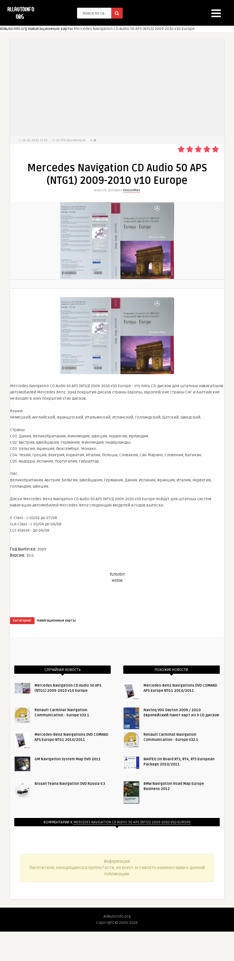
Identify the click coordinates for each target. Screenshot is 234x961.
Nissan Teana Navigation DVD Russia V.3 (70, 783)
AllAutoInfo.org (13, 28)
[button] (216, 13)
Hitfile (117, 580)
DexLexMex (131, 190)
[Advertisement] (117, 87)
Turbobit (117, 574)
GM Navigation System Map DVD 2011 (68, 759)
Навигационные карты (50, 28)
